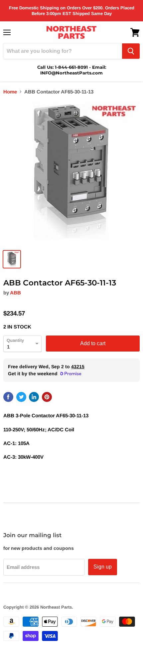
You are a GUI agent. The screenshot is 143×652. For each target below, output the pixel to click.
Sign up (102, 567)
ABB (15, 292)
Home (10, 91)
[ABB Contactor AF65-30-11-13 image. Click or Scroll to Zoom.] (71, 173)
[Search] (131, 51)
